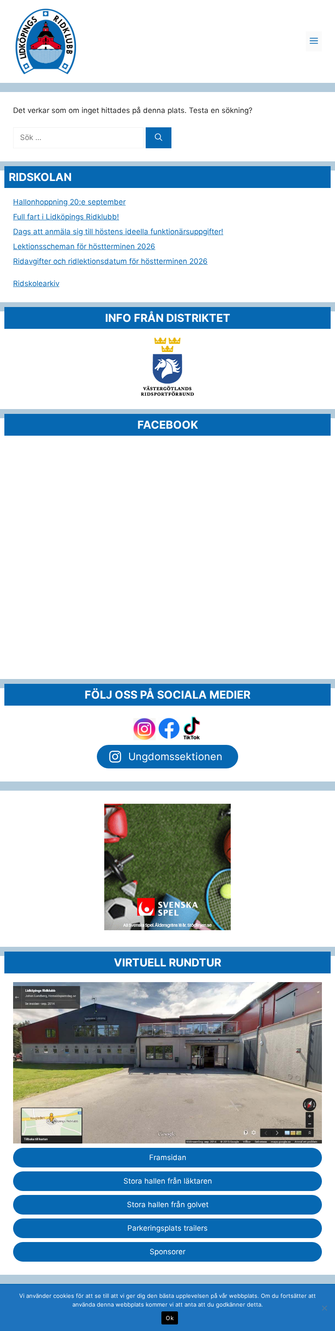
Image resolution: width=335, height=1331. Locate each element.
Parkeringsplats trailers (167, 1228)
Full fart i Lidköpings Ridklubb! (66, 216)
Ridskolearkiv (36, 283)
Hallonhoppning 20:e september (69, 202)
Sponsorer (167, 1251)
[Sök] (158, 137)
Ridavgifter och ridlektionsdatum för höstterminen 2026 (110, 261)
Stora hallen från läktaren (167, 1181)
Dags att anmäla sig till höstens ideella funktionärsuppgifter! (118, 231)
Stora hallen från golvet (168, 1204)
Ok (170, 1317)
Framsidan (167, 1157)
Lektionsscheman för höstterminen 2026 (84, 246)
